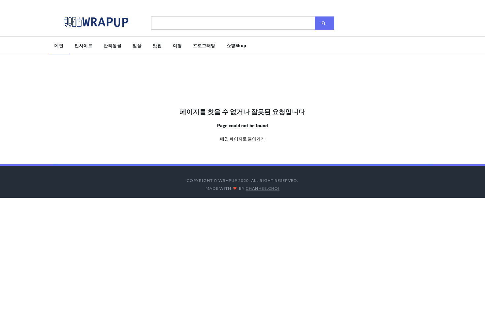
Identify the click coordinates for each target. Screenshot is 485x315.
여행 (177, 45)
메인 (58, 45)
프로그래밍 (204, 45)
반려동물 (112, 45)
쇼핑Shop (236, 45)
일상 (137, 45)
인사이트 (83, 45)
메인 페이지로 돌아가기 (242, 138)
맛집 (157, 45)
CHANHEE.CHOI (263, 188)
